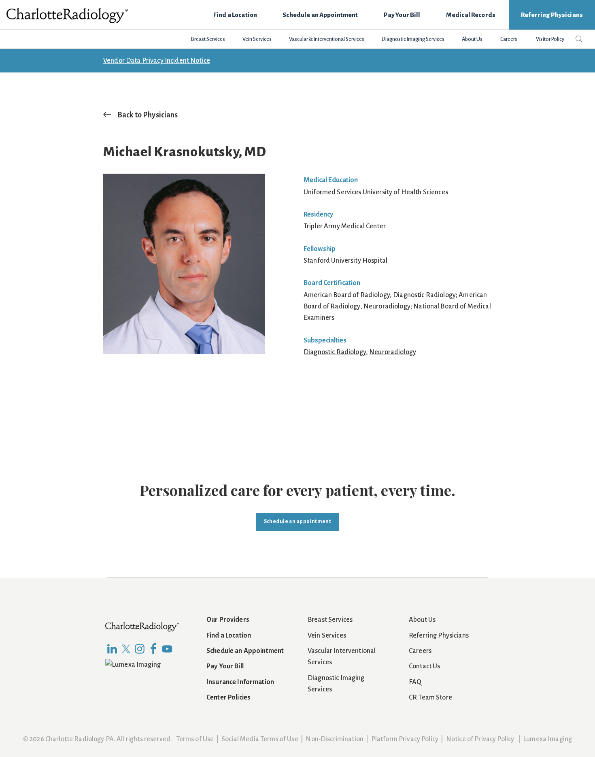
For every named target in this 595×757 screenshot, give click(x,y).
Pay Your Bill (225, 666)
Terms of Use (195, 739)
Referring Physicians (439, 635)
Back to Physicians (147, 115)
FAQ (415, 682)
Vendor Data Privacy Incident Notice (156, 60)
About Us (422, 619)
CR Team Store (430, 697)
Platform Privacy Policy (404, 739)
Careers (420, 651)
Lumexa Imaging (547, 739)
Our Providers (227, 619)
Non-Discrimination (334, 739)
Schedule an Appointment (245, 651)
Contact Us (424, 666)
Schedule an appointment (298, 521)
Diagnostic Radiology (335, 352)
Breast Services (330, 619)
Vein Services (327, 635)
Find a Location (228, 635)
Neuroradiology (392, 352)
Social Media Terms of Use (259, 739)
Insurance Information (240, 682)
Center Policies (228, 697)
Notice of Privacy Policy (480, 739)
